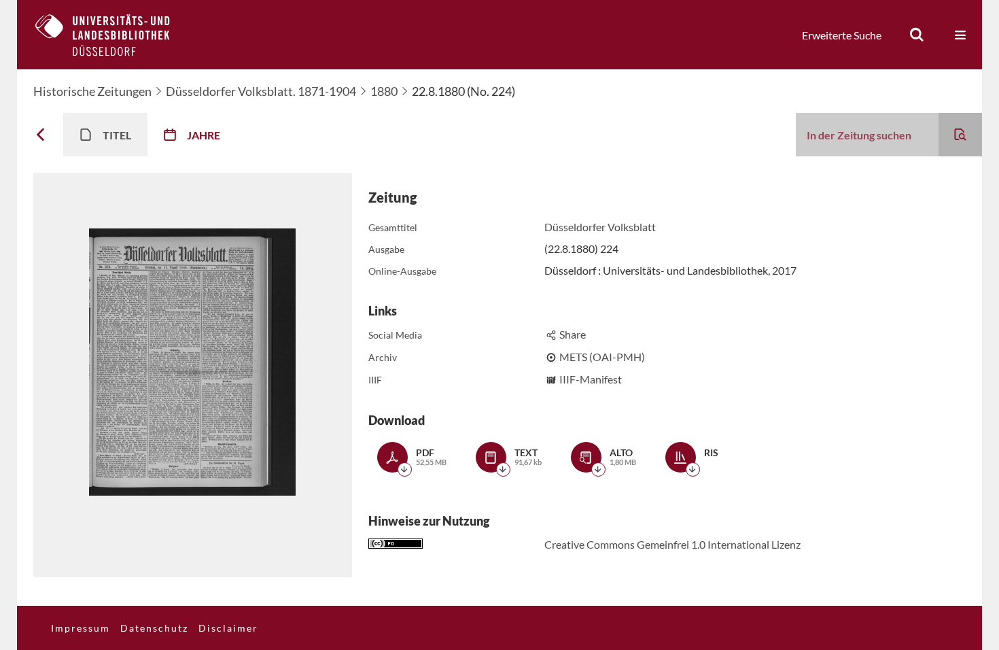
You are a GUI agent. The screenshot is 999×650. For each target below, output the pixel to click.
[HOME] (113, 34)
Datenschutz (154, 628)
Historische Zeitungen (92, 91)
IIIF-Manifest (590, 379)
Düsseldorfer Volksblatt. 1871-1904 (261, 91)
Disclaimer (228, 628)
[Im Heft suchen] (960, 134)
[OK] (917, 34)
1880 (384, 91)
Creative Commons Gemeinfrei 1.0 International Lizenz (672, 544)
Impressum (80, 628)
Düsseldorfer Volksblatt (600, 226)
